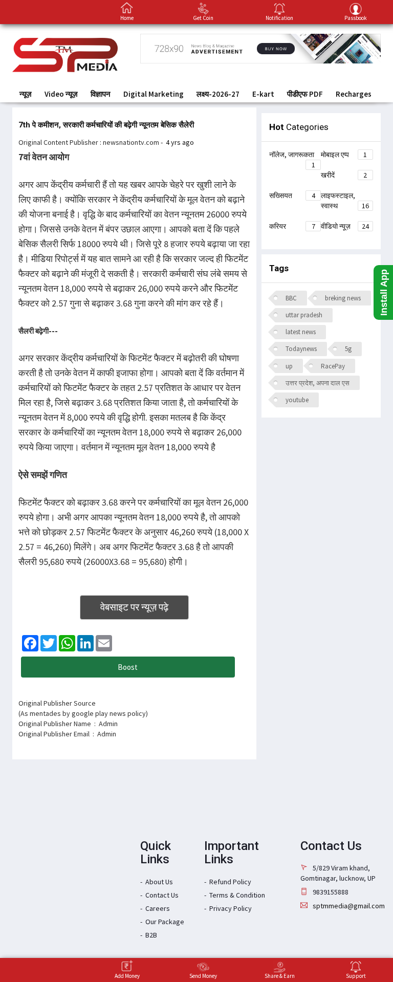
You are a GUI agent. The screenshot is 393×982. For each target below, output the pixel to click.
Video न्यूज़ (61, 94)
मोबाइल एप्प (344, 154)
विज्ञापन (101, 94)
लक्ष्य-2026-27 (217, 94)
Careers (157, 908)
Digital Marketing (153, 94)
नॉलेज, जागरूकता (292, 156)
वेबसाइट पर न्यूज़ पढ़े (134, 607)
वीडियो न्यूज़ (345, 226)
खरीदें (344, 175)
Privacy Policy (230, 908)
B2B (151, 935)
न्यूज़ (25, 94)
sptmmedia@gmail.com (349, 905)
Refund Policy (230, 881)
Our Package (164, 921)
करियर (292, 226)
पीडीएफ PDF (305, 94)
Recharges (354, 94)
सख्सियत (292, 195)
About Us (159, 881)
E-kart (263, 94)
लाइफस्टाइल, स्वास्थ (345, 200)
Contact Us (162, 895)
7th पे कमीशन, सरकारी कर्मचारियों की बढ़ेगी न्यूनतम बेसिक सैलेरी (106, 124)
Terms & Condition (237, 895)
